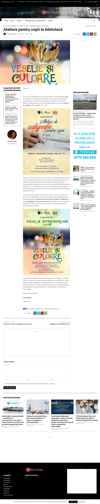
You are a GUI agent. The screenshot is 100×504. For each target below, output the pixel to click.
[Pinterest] (91, 34)
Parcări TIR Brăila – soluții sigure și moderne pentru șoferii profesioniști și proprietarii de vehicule (11, 98)
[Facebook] (96, 5)
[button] (94, 20)
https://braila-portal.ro (12, 143)
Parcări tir (7, 92)
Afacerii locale (83, 189)
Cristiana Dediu (12, 33)
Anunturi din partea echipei (10, 25)
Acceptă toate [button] (73, 501)
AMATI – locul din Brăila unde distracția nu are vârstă (11, 108)
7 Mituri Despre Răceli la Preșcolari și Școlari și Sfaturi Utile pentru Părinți (87, 418)
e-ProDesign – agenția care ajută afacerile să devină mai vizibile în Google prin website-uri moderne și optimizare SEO (87, 194)
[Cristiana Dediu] (4, 34)
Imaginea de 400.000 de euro (60, 324)
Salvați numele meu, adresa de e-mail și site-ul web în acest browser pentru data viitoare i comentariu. (30, 383)
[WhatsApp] (95, 34)
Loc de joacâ (7, 105)
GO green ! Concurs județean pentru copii (17, 324)
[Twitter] (87, 34)
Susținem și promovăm (23, 25)
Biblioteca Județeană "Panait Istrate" (40, 25)
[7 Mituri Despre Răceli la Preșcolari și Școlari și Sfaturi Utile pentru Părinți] (87, 407)
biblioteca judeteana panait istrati (51, 308)
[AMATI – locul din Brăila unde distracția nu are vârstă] (76, 169)
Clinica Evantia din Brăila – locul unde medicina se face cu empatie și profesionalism (88, 207)
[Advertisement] (37, 343)
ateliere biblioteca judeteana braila (35, 308)
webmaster (80, 111)
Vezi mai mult (81, 502)
